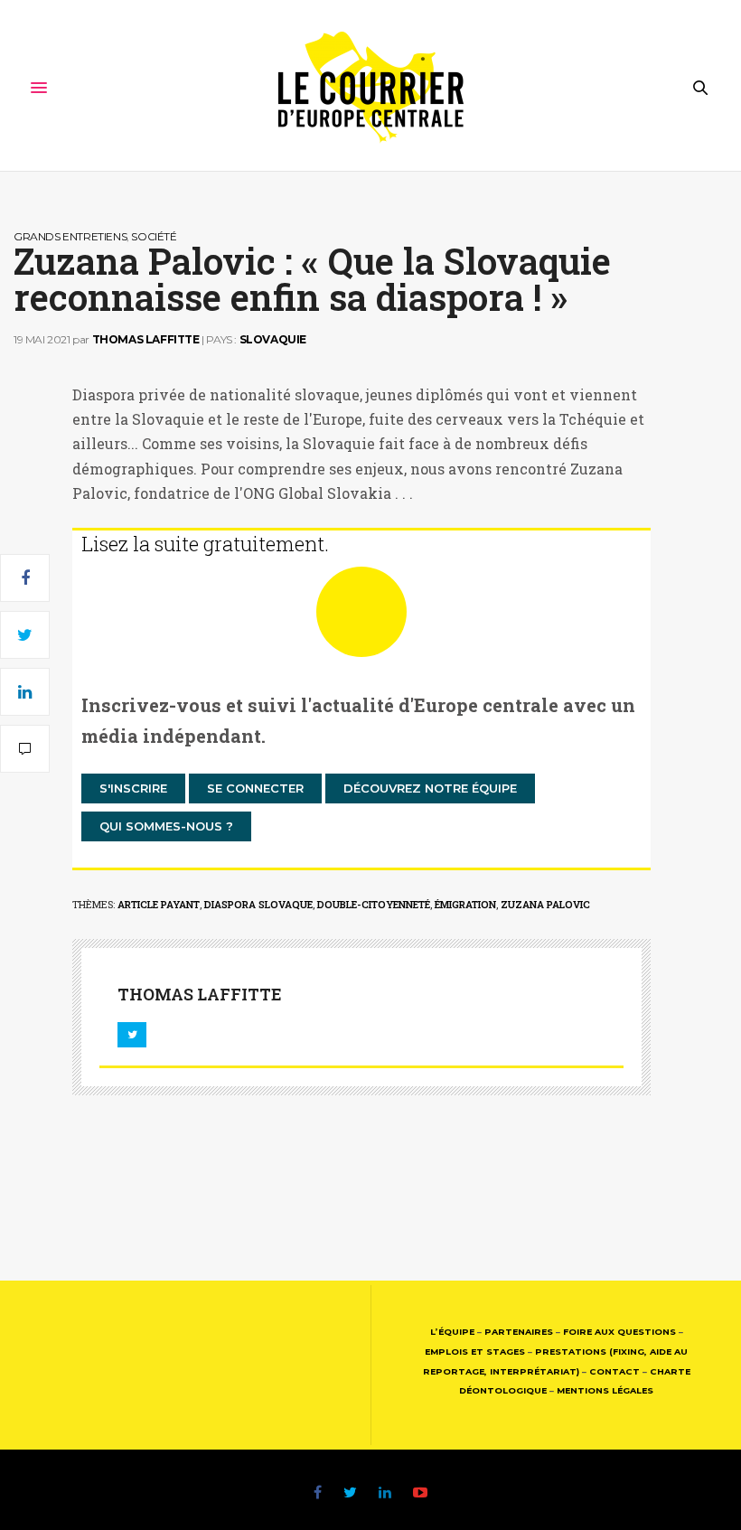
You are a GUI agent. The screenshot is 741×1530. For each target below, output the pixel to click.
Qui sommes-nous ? (166, 826)
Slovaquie (272, 339)
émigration (465, 904)
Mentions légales (605, 1390)
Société (153, 236)
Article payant (158, 904)
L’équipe (452, 1332)
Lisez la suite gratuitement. (205, 543)
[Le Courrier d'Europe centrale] (371, 88)
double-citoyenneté (373, 904)
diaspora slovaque (258, 904)
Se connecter (255, 788)
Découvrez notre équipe (430, 788)
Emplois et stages (475, 1351)
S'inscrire (133, 788)
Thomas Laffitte (146, 339)
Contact (614, 1371)
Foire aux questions (619, 1332)
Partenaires (518, 1332)
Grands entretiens (70, 236)
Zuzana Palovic (545, 904)
